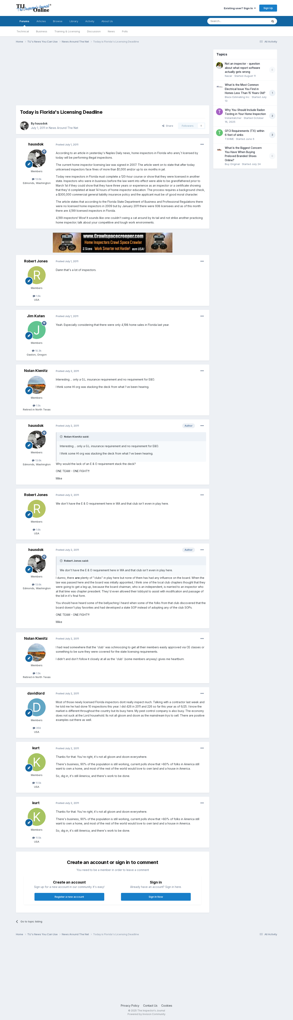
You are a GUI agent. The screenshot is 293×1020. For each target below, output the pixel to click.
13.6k (37, 179)
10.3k (37, 350)
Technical (23, 31)
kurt (35, 748)
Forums (24, 21)
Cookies (166, 1005)
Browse (57, 21)
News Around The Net (63, 127)
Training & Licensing (67, 31)
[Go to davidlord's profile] (37, 707)
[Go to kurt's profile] (37, 762)
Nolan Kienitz (36, 371)
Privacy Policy (130, 1005)
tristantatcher (233, 118)
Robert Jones (36, 261)
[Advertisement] (88, 77)
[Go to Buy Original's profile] (219, 149)
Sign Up (268, 8)
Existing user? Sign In (239, 8)
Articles (41, 21)
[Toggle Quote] (61, 436)
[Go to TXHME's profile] (219, 132)
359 (38, 727)
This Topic (256, 21)
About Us (107, 21)
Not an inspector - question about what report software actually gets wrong (242, 67)
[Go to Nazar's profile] (219, 65)
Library (74, 21)
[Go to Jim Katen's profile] (37, 330)
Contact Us (150, 1005)
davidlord (36, 693)
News (111, 31)
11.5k (38, 782)
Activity (89, 21)
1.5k (38, 405)
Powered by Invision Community (146, 1014)
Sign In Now (156, 896)
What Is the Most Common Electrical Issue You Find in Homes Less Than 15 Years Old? (245, 89)
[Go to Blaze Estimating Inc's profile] (219, 86)
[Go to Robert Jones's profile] (37, 275)
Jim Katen (36, 316)
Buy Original (232, 164)
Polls (125, 31)
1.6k (38, 296)
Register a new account (69, 896)
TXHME (229, 138)
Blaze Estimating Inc (237, 97)
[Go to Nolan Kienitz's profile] (37, 385)
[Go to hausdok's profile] (24, 125)
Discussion (94, 31)
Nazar (228, 75)
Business (41, 31)
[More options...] (202, 144)
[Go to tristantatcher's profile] (219, 111)
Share (168, 125)
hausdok (41, 123)
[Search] (272, 21)
